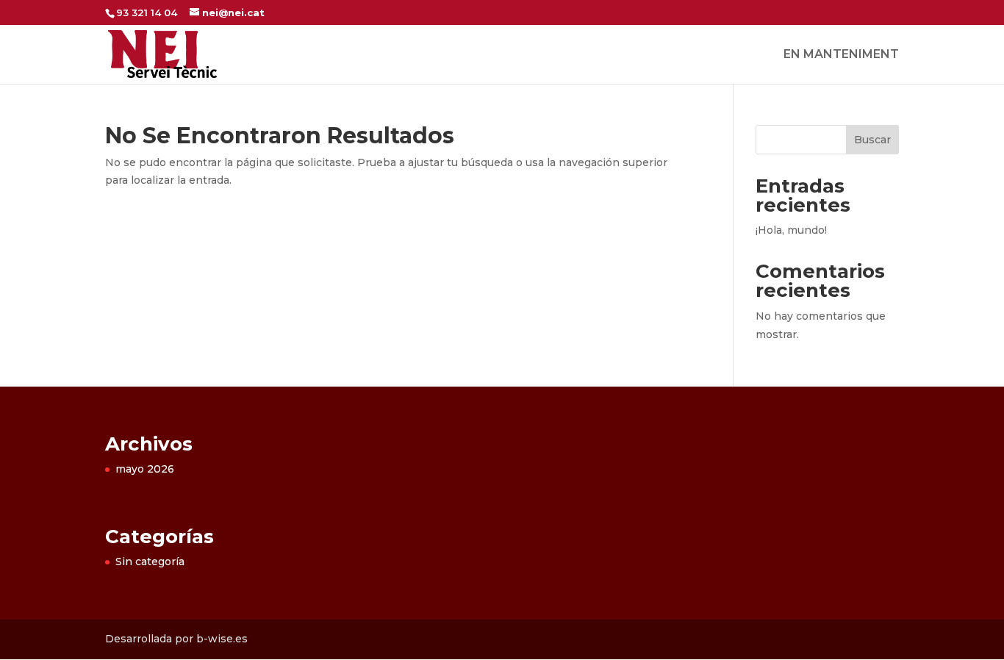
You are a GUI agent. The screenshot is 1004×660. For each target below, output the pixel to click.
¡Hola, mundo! (791, 230)
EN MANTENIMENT (841, 55)
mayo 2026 (144, 469)
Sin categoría (149, 561)
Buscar (872, 139)
